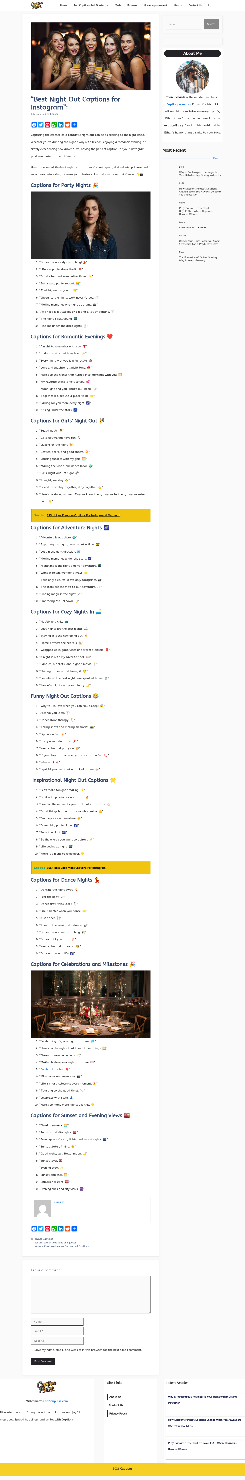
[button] (209, 5)
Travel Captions (44, 1239)
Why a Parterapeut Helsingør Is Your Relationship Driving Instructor (200, 174)
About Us (115, 1397)
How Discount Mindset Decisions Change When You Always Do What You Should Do (200, 191)
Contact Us (195, 5)
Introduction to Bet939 (193, 227)
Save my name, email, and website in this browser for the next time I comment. (88, 1349)
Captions (126, 1468)
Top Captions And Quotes (89, 5)
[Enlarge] (204, 64)
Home (63, 5)
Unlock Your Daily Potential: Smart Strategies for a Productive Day (199, 243)
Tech (118, 5)
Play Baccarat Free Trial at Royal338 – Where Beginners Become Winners (196, 211)
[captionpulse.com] (37, 5)
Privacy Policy (118, 1413)
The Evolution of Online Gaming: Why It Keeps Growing (198, 259)
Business (132, 5)
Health (178, 5)
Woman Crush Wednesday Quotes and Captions (62, 1246)
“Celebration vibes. (51, 1069)
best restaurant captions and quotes (55, 1242)
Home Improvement (155, 5)
